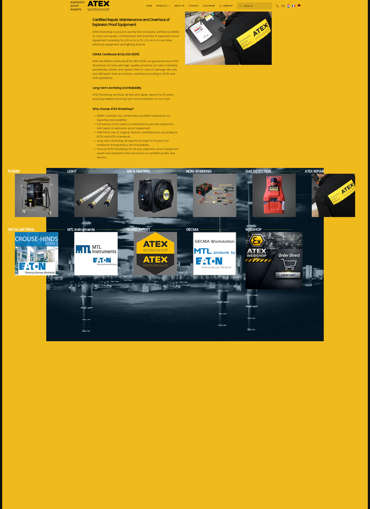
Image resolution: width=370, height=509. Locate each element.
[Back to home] (89, 6)
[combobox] (254, 6)
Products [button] (161, 5)
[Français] (293, 5)
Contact (194, 5)
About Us (179, 5)
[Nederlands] (288, 5)
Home (149, 5)
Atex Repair (209, 5)
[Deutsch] (299, 5)
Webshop (228, 5)
